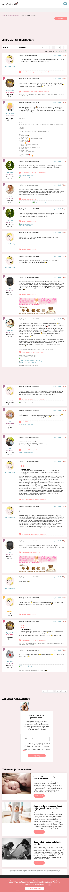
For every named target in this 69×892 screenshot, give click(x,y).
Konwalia (10, 172)
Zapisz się (37, 756)
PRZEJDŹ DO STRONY (34, 888)
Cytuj (54, 55)
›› (64, 47)
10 (53, 47)
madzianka (10, 398)
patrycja (9, 661)
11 (56, 47)
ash (10, 448)
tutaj (24, 750)
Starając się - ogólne (13, 15)
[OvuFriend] (10, 5)
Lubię (59, 55)
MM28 (10, 609)
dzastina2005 (10, 114)
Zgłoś (64, 55)
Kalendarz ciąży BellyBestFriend (27, 362)
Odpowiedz (61, 18)
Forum (3, 15)
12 (59, 47)
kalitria (10, 196)
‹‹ (42, 47)
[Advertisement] (34, 29)
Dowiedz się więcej (38, 884)
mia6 (10, 421)
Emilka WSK (9, 330)
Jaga (10, 288)
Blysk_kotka (10, 90)
